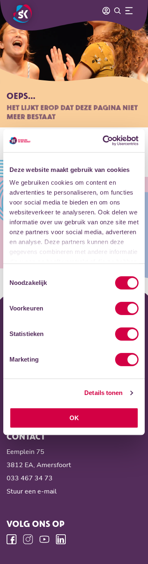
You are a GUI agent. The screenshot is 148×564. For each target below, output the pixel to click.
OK (74, 417)
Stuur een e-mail (32, 491)
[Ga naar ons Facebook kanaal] (11, 539)
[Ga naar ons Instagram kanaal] (28, 539)
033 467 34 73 (30, 478)
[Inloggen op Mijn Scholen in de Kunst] (106, 10)
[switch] (127, 308)
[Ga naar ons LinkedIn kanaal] (61, 539)
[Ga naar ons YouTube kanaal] (44, 539)
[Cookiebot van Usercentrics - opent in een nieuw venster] (104, 140)
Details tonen (103, 392)
